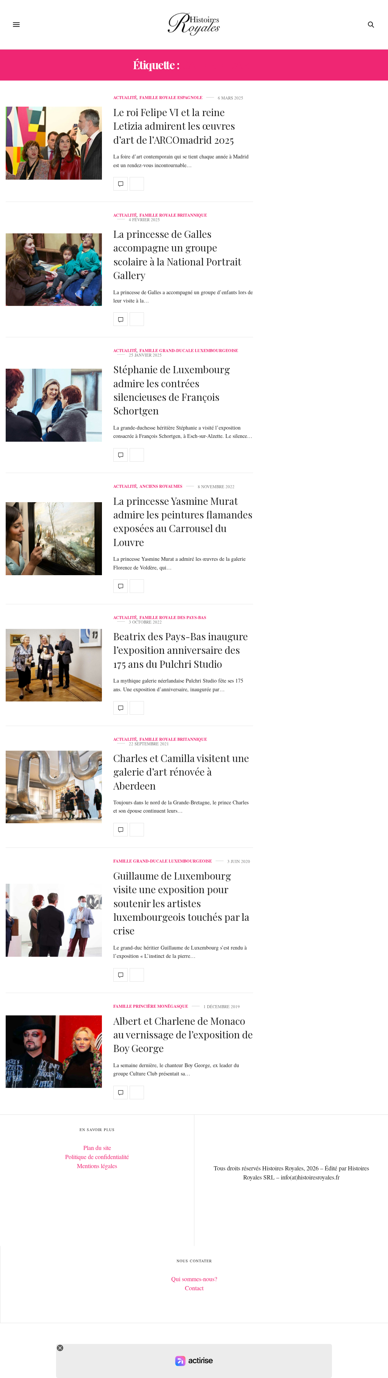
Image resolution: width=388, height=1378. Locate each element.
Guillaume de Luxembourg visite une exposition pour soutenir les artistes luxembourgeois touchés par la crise (181, 903)
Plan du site (97, 1147)
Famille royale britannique (173, 215)
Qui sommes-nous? (194, 1279)
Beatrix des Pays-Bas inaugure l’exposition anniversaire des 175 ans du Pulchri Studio (180, 650)
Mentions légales (97, 1166)
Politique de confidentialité (97, 1157)
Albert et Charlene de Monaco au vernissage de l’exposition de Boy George (183, 1034)
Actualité (125, 98)
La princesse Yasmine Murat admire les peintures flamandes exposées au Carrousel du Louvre (182, 521)
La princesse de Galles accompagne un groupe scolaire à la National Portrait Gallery (177, 254)
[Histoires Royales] (194, 24)
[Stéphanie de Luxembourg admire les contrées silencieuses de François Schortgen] (54, 405)
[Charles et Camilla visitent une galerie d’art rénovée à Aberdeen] (54, 787)
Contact (194, 1288)
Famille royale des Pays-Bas (172, 618)
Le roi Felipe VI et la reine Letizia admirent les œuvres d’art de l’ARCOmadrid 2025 (174, 126)
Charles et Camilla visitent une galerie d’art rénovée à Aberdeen (181, 771)
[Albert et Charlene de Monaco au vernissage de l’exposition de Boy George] (54, 1051)
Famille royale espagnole (170, 98)
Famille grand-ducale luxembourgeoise (188, 351)
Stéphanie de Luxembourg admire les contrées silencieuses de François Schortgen (171, 390)
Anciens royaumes (160, 486)
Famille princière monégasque (150, 1006)
